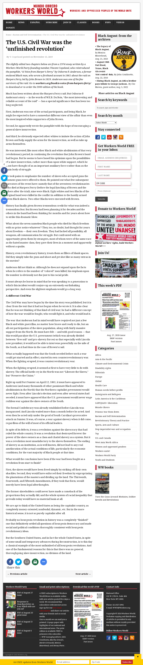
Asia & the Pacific (103, 359)
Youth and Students (105, 460)
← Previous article (17, 573)
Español (35, 22)
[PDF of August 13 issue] (11, 626)
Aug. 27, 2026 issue (116, 335)
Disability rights (103, 368)
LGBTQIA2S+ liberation (106, 403)
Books (95, 22)
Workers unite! (102, 451)
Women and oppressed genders (110, 446)
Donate (10, 27)
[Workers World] (71, 11)
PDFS (108, 22)
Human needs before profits (109, 390)
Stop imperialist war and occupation (113, 429)
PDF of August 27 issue (25, 594)
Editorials (100, 372)
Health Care (101, 385)
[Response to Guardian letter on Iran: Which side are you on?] (11, 606)
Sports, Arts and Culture (107, 424)
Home (9, 22)
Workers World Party (105, 455)
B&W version (116, 338)
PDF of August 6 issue (24, 632)
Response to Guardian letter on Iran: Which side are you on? (26, 605)
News (21, 22)
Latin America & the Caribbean (110, 398)
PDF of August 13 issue (25, 623)
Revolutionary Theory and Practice (112, 420)
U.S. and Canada (103, 438)
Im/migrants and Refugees (108, 394)
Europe (98, 376)
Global (98, 381)
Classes (81, 22)
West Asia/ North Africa (106, 442)
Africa (98, 355)
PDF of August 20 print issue (25, 614)
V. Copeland (16, 56)
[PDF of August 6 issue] (11, 635)
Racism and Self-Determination (110, 416)
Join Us (67, 22)
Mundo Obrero (102, 407)
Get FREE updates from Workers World (33, 662)
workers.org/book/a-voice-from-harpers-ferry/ (63, 83)
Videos (120, 22)
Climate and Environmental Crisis (111, 363)
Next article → (83, 573)
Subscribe (52, 22)
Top (97, 433)
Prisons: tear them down (107, 411)
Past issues (116, 341)
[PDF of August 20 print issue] (11, 617)
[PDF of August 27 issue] (11, 597)
